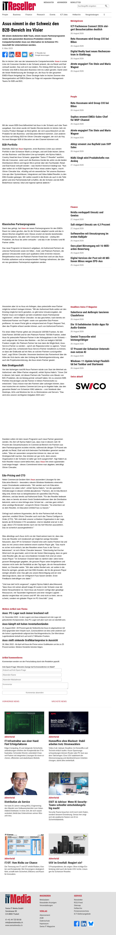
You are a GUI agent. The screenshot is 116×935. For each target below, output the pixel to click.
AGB (42, 918)
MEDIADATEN (49, 2)
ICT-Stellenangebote (82, 914)
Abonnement (45, 915)
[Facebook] (77, 926)
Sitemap (77, 905)
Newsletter (78, 900)
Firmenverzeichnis (81, 911)
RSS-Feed (78, 903)
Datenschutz (45, 921)
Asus (57, 61)
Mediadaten (44, 900)
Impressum (44, 924)
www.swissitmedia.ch (14, 925)
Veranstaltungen (46, 905)
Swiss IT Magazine (47, 926)
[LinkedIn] (84, 926)
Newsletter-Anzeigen (48, 903)
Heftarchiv (78, 908)
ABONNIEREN (62, 2)
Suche (103, 3)
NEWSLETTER (75, 2)
